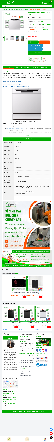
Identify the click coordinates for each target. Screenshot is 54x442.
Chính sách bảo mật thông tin (26, 355)
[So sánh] (25, 283)
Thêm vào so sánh (32, 36)
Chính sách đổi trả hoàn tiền (26, 360)
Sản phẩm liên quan (9, 303)
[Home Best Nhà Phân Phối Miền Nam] (10, 2)
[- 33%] (11, 314)
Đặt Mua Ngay (33, 42)
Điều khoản (22, 373)
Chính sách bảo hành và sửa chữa (26, 363)
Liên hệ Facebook (35, 45)
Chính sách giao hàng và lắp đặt (26, 366)
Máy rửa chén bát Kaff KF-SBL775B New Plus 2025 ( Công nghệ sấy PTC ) (10, 323)
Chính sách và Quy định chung (26, 358)
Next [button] (26, 38)
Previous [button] (3, 38)
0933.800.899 (12, 406)
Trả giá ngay (39, 53)
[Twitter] (40, 350)
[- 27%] (27, 314)
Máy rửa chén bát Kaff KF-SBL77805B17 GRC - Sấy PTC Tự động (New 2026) (34, 293)
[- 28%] (19, 284)
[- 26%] (35, 284)
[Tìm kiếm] (49, 6)
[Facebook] (37, 350)
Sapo (43, 411)
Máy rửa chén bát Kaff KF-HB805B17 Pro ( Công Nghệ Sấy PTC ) (27, 323)
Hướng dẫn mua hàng (24, 371)
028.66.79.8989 (44, 3)
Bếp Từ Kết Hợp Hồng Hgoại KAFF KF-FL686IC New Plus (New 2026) (18, 293)
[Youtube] (43, 350)
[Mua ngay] (12, 283)
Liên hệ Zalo (35, 49)
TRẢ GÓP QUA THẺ (45, 42)
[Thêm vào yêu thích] (50, 13)
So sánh (13, 299)
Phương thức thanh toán (25, 375)
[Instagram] (46, 350)
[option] (14, 23)
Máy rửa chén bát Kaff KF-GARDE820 (41, 323)
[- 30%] (43, 314)
